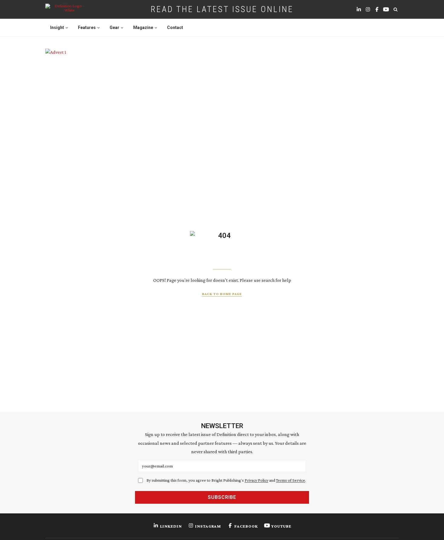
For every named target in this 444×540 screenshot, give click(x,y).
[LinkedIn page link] (359, 9)
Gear (114, 27)
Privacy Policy (256, 480)
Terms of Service (290, 480)
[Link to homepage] (66, 9)
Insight (57, 27)
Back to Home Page (222, 294)
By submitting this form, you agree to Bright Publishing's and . (226, 480)
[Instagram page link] (368, 9)
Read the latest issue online (222, 9)
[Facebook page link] (377, 9)
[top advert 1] (222, 76)
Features (87, 27)
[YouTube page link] (386, 9)
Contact (175, 27)
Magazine (143, 27)
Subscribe (222, 497)
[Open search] (395, 9)
